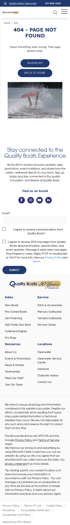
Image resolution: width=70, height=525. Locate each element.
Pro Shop (10, 337)
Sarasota (43, 369)
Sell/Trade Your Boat (18, 324)
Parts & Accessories (49, 305)
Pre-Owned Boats (16, 311)
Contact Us (44, 382)
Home (7, 22)
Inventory (35, 63)
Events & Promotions (18, 358)
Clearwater (44, 352)
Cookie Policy (54, 505)
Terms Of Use (32, 505)
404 (16, 22)
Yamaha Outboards (49, 318)
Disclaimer (9, 510)
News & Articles (14, 365)
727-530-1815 (53, 3)
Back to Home (35, 73)
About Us (10, 352)
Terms (36, 261)
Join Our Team (14, 384)
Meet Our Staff (14, 378)
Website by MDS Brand (16, 522)
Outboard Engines (16, 331)
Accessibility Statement (35, 510)
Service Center (46, 324)
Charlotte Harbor (48, 375)
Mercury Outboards (49, 311)
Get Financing (13, 318)
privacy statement (16, 463)
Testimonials (12, 371)
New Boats (12, 305)
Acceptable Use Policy (16, 514)
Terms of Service (48, 440)
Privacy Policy (53, 257)
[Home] (10, 12)
